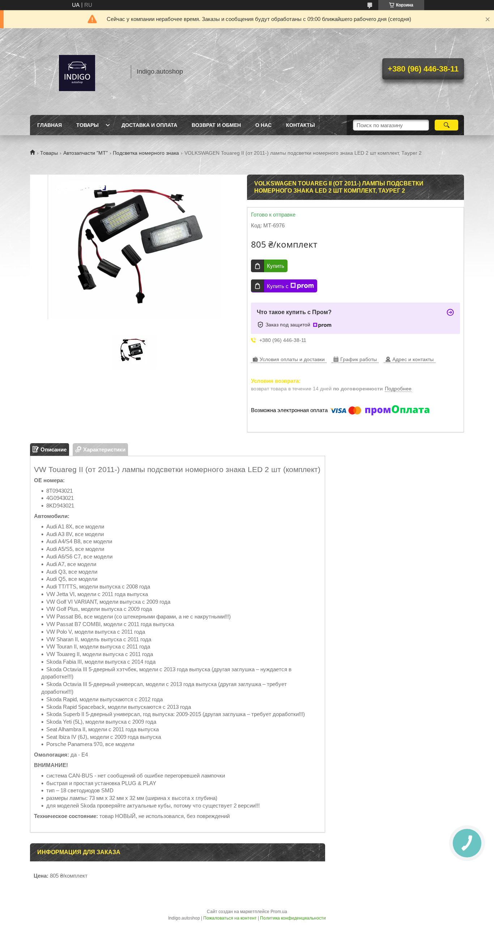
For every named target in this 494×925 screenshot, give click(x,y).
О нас (263, 125)
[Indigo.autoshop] (77, 72)
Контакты (300, 125)
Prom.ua (279, 911)
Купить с (278, 286)
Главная (49, 125)
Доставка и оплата (149, 125)
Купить (275, 266)
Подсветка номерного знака (146, 153)
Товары (87, 125)
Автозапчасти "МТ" (85, 153)
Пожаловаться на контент (230, 918)
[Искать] (446, 125)
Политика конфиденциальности (293, 918)
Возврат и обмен (216, 125)
